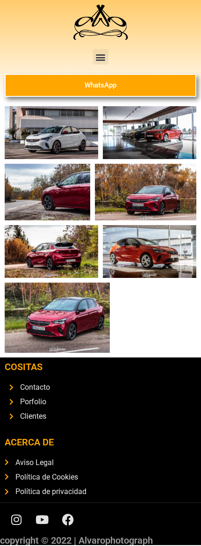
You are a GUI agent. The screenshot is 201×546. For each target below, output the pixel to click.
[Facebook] (67, 519)
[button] (100, 57)
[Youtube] (42, 519)
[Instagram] (16, 519)
